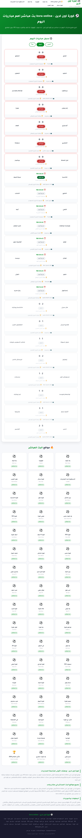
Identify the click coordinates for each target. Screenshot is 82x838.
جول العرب (50, 5)
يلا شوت (44, 2)
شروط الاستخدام (40, 830)
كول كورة (51, 821)
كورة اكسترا (25, 818)
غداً (32, 44)
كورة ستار (60, 5)
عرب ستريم (56, 824)
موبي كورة (10, 818)
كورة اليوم (62, 824)
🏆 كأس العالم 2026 (57, 2)
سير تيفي (11, 824)
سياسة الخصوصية (51, 830)
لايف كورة (57, 821)
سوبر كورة (68, 824)
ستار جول (12, 821)
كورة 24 (36, 821)
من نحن (28, 830)
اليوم (40, 44)
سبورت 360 (30, 821)
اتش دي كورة (48, 824)
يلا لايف (30, 2)
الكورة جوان (17, 824)
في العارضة (36, 824)
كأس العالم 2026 (39, 827)
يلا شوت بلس (17, 818)
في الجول (42, 821)
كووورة (37, 2)
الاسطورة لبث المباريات (17, 2)
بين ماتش (37, 818)
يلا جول (46, 821)
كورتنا (74, 824)
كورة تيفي (17, 821)
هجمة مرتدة (24, 824)
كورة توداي (23, 821)
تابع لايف (42, 824)
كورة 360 (70, 821)
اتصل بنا (33, 830)
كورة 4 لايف (64, 821)
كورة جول (31, 818)
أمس (49, 44)
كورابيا (30, 824)
